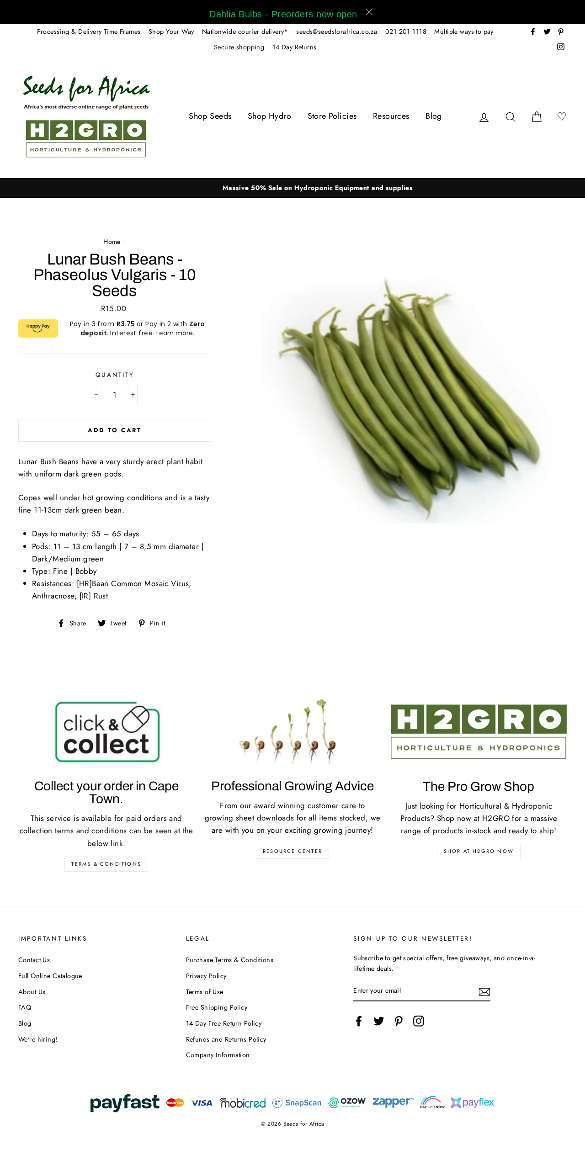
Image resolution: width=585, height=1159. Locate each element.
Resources (391, 116)
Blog (433, 116)
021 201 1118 (405, 31)
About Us (31, 991)
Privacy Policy (206, 975)
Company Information (218, 1054)
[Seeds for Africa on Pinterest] (398, 1021)
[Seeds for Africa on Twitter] (378, 1021)
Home (112, 241)
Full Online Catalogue (50, 975)
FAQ (24, 1007)
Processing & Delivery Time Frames (89, 31)
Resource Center (292, 851)
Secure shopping (239, 47)
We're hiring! (38, 1039)
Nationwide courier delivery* (245, 31)
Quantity (115, 374)
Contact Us (34, 959)
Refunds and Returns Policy (226, 1039)
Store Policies (332, 116)
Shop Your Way (171, 31)
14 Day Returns (294, 47)
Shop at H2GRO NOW (479, 851)
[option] (292, 188)
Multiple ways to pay (464, 31)
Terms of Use (204, 991)
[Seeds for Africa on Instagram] (418, 1021)
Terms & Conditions (106, 864)
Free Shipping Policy (217, 1007)
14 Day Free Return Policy (224, 1023)
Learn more (174, 333)
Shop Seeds (210, 116)
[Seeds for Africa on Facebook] (358, 1021)
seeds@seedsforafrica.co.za (336, 31)
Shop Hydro (269, 116)
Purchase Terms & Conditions (229, 959)
